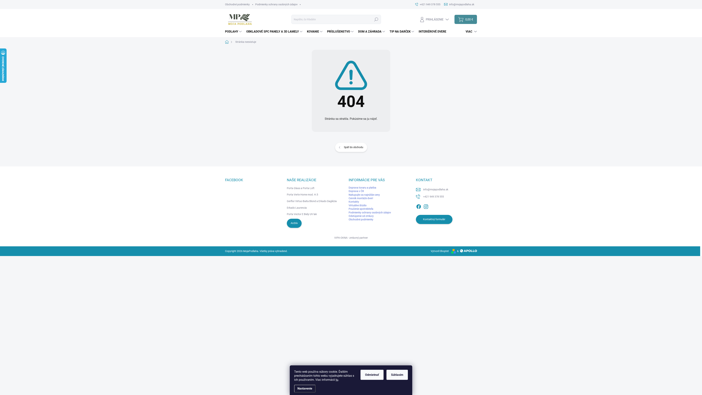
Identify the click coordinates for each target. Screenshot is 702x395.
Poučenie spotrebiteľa (361, 208)
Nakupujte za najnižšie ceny (364, 194)
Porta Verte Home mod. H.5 (302, 194)
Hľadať (376, 19)
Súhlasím (397, 375)
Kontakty (354, 201)
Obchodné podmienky (237, 4)
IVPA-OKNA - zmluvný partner (351, 237)
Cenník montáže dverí (361, 198)
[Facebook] (418, 206)
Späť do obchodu (353, 147)
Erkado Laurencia (297, 207)
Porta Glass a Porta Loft (300, 188)
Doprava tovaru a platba (362, 187)
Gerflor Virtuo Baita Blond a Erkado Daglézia (312, 201)
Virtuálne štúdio (358, 205)
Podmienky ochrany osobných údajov (276, 4)
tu (337, 379)
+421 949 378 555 (433, 196)
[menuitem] (234, 31)
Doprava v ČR (356, 191)
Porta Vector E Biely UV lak (302, 214)
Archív (294, 223)
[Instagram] (426, 206)
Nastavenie (304, 388)
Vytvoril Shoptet (440, 251)
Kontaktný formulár (434, 219)
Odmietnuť (372, 375)
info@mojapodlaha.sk (435, 189)
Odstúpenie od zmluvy (361, 216)
